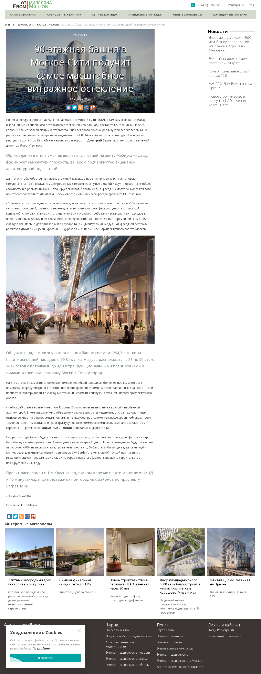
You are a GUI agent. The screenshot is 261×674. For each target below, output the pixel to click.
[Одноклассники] (80, 107)
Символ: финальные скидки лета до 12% (229, 73)
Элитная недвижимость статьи (127, 659)
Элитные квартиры (170, 636)
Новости (54, 24)
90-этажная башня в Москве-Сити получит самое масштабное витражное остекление (113, 24)
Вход (251, 5)
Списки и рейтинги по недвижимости (121, 644)
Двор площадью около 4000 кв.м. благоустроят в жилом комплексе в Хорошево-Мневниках (230, 43)
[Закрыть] (79, 630)
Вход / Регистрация (221, 630)
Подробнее (41, 648)
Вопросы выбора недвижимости (128, 636)
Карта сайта (165, 630)
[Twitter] (74, 107)
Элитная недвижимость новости (128, 652)
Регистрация (236, 5)
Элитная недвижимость (19, 24)
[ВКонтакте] (68, 107)
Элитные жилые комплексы (175, 648)
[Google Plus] (92, 107)
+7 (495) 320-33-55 (209, 5)
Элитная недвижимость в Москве (179, 661)
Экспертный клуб (117, 630)
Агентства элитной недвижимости (180, 667)
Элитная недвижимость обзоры (127, 665)
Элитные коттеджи (169, 642)
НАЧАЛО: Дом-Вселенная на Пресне (230, 85)
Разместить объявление (224, 636)
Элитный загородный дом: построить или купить (228, 60)
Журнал (41, 24)
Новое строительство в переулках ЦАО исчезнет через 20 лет (227, 100)
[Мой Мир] (86, 107)
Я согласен (45, 658)
